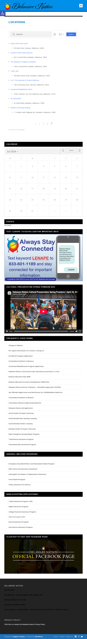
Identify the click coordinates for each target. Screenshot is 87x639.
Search (71, 34)
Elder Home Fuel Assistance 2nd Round (23, 469)
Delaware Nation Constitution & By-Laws (24, 371)
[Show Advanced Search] (54, 34)
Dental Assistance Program (19, 522)
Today (71, 150)
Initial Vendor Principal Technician (21, 413)
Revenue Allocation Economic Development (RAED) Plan (29, 382)
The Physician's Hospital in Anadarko (23, 62)
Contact (62, 637)
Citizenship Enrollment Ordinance (21, 361)
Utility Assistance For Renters (19, 485)
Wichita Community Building (20, 108)
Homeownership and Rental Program (22, 444)
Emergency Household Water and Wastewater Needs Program (32, 464)
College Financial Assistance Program (22, 512)
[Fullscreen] (80, 331)
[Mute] (76, 331)
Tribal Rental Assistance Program (21, 439)
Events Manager (20, 129)
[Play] (7, 331)
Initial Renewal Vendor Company (21, 424)
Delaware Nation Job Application (21, 408)
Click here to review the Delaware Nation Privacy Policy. (24, 624)
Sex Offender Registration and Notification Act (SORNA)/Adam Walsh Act (35, 392)
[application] (43, 311)
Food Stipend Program (17, 479)
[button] (3, 13)
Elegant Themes (19, 637)
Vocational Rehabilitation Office (21, 89)
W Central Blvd (16, 99)
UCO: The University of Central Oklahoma (25, 80)
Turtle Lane (15, 71)
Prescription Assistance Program (21, 527)
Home (55, 637)
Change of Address (16, 345)
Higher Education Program (18, 507)
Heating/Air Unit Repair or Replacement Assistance (27, 474)
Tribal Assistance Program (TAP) (20, 501)
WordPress (39, 637)
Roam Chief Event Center (19, 43)
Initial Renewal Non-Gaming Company (23, 418)
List (60, 34)
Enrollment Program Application (21, 356)
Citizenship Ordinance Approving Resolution (25, 403)
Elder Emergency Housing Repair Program (24, 434)
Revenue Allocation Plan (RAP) (19, 377)
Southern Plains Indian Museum (21, 53)
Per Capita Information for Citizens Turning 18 (26, 351)
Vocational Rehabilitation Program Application (26, 366)
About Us (69, 637)
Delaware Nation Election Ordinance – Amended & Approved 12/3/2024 (35, 387)
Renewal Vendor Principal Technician (22, 429)
